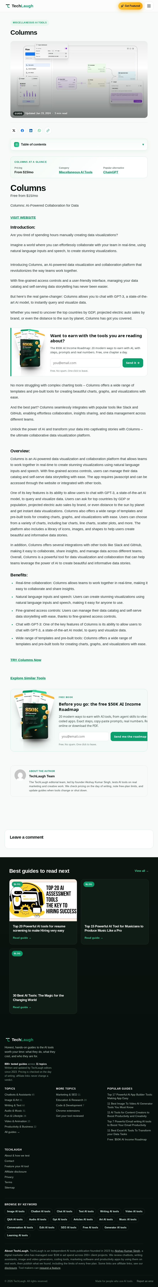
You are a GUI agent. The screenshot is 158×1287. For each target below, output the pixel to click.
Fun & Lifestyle (15, 1115)
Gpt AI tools (60, 1219)
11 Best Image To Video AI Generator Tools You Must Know (130, 1105)
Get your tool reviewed (70, 1115)
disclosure (11, 1267)
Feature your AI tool (17, 1166)
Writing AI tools (109, 1211)
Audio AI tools (37, 1219)
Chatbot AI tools (40, 1211)
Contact (9, 1160)
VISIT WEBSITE (23, 217)
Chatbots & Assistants (19, 1094)
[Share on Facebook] (22, 130)
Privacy (9, 1177)
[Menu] (149, 6)
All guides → (12, 1131)
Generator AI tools (115, 1227)
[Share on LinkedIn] (30, 130)
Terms (8, 1182)
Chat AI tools (64, 1211)
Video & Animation (17, 1121)
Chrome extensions (68, 1110)
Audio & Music (15, 1110)
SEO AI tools (68, 1227)
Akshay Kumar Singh (127, 1250)
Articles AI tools (83, 1219)
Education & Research (71, 1099)
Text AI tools (86, 1211)
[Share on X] (13, 130)
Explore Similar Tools (28, 678)
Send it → (133, 363)
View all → (142, 870)
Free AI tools (90, 1227)
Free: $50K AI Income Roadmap (127, 1139)
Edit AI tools (47, 1227)
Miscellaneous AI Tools (30, 22)
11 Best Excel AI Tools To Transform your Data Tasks (129, 1132)
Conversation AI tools (20, 1227)
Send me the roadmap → (132, 736)
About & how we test (17, 1155)
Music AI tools (127, 1219)
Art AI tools (106, 1219)
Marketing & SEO (68, 1094)
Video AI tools (133, 1211)
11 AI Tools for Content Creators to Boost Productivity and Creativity (128, 1114)
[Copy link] (48, 130)
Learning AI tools (17, 1235)
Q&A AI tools (15, 1219)
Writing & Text (15, 1105)
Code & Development (70, 1105)
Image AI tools (15, 1211)
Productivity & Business (20, 1126)
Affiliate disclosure (16, 1171)
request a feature (50, 1267)
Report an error (145, 1281)
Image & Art (13, 1099)
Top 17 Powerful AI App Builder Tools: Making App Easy (130, 1096)
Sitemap (10, 1187)
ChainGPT (110, 172)
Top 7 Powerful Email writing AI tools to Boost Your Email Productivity (129, 1123)
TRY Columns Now (25, 660)
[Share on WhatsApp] (39, 130)
